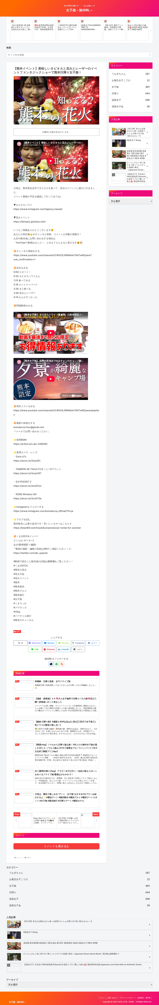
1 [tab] (71, 45)
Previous (8, 30)
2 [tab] (74, 45)
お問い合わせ (112, 998)
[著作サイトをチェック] (51, 664)
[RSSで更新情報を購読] (61, 664)
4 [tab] (81, 45)
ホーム (102, 998)
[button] (150, 54)
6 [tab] (88, 45)
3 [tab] (78, 45)
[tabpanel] (21, 30)
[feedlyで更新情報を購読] (56, 664)
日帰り (18, 631)
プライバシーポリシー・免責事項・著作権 (134, 998)
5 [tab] (85, 45)
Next (151, 30)
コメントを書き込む (56, 846)
